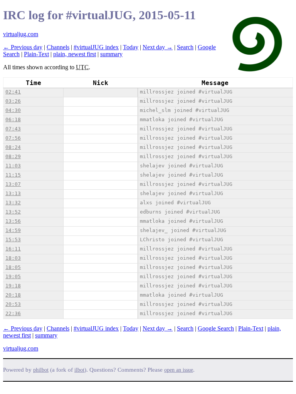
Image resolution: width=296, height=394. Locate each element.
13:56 (13, 221)
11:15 (13, 175)
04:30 (13, 110)
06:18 (13, 119)
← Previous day (22, 47)
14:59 (13, 230)
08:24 (13, 147)
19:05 (13, 276)
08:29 (13, 156)
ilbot (79, 370)
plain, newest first (74, 54)
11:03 (13, 166)
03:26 (13, 101)
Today (130, 47)
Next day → (158, 47)
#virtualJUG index (96, 47)
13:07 (13, 184)
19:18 (13, 286)
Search (185, 47)
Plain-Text (36, 54)
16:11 (13, 249)
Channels (58, 47)
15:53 (13, 239)
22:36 (13, 313)
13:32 (13, 202)
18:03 (13, 258)
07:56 (13, 138)
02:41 (13, 92)
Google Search (216, 328)
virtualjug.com (20, 34)
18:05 (13, 267)
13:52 (13, 212)
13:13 (13, 193)
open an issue (178, 370)
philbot (41, 370)
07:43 (13, 129)
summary (111, 54)
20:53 (13, 304)
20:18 (13, 295)
